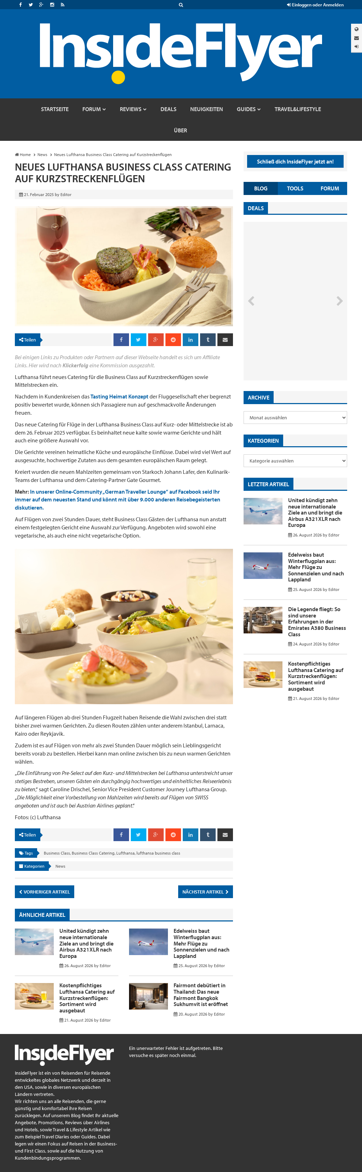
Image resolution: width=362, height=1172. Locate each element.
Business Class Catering (93, 853)
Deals (256, 208)
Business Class (57, 853)
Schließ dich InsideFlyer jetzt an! (295, 161)
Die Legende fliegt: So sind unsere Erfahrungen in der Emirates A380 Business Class (317, 621)
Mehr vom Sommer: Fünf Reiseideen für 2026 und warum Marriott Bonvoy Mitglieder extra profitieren (288, 348)
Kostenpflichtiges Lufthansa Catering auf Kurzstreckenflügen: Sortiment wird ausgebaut (87, 997)
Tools (295, 188)
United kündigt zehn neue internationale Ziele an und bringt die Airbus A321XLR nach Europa (86, 943)
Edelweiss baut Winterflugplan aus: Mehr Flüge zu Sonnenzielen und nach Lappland (201, 943)
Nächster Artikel (203, 892)
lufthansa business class (158, 853)
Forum (330, 188)
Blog (261, 188)
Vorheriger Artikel (46, 892)
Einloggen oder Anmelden (317, 4)
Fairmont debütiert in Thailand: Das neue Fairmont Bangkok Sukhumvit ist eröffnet (201, 994)
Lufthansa (125, 853)
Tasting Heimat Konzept (119, 396)
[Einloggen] (356, 46)
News (60, 866)
